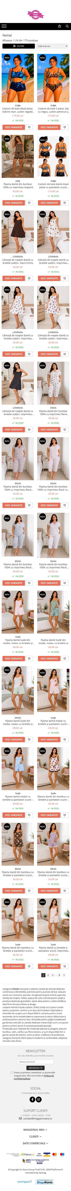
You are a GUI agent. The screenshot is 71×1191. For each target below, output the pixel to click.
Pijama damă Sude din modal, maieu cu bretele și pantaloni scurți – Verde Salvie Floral (53, 641)
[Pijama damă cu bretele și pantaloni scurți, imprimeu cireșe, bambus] (53, 919)
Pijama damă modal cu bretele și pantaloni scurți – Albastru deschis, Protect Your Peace (18, 798)
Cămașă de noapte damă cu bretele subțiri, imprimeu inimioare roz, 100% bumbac (53, 337)
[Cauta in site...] (67, 26)
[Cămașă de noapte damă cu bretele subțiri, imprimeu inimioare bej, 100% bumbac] (18, 307)
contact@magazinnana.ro (37, 1118)
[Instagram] (39, 1099)
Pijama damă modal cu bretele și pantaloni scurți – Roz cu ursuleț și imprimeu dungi (53, 722)
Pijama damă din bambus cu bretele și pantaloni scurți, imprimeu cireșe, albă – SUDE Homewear (18, 949)
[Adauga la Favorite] (29, 127)
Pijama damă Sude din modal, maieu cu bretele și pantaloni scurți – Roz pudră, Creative (18, 641)
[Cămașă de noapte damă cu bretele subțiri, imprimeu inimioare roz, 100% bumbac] (53, 307)
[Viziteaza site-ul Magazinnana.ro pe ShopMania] (45, 1181)
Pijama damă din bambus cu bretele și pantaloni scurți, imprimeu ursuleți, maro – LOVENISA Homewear (18, 873)
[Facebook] (32, 1099)
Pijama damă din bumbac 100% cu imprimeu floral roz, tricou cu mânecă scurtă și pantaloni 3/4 (53, 488)
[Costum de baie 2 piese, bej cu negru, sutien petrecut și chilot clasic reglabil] (53, 78)
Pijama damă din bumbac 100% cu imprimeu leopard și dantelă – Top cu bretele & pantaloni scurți (18, 185)
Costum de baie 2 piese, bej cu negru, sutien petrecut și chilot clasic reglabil (53, 110)
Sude (17, 636)
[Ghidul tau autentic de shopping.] (24, 1181)
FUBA (17, 105)
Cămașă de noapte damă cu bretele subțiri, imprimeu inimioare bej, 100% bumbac (18, 337)
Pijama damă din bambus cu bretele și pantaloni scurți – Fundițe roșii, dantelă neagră (53, 798)
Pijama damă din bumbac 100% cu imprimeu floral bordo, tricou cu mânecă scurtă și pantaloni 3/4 (18, 488)
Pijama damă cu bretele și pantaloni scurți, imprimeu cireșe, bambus (53, 949)
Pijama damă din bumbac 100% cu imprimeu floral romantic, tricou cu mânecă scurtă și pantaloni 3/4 (53, 412)
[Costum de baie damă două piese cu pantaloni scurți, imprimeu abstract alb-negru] (53, 156)
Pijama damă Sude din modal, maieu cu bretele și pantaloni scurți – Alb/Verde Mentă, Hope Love (17, 722)
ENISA (53, 407)
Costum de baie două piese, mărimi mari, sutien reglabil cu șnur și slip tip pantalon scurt (17, 110)
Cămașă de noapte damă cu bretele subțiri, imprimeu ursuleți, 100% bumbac (53, 261)
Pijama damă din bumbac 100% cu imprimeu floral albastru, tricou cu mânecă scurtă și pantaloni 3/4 (18, 566)
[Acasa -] (35, 14)
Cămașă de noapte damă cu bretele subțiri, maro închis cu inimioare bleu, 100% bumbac (17, 261)
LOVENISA (18, 256)
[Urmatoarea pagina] (64, 975)
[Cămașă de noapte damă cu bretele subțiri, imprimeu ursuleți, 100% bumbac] (53, 231)
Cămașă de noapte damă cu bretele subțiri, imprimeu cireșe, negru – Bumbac (17, 412)
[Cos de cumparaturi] (59, 26)
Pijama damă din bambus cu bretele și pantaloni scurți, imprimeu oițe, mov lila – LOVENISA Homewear (53, 873)
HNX (18, 181)
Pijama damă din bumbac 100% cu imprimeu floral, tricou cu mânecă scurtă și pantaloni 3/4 (53, 566)
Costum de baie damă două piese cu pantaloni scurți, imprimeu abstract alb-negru (53, 185)
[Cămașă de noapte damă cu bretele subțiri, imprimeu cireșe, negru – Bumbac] (18, 383)
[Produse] (4, 27)
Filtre (20, 46)
